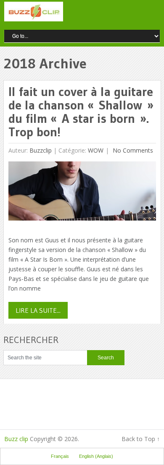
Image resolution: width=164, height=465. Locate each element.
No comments (132, 150)
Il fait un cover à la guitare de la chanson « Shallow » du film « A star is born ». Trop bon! (80, 112)
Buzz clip (16, 439)
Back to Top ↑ (141, 439)
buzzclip (40, 150)
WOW (95, 150)
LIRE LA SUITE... (38, 310)
